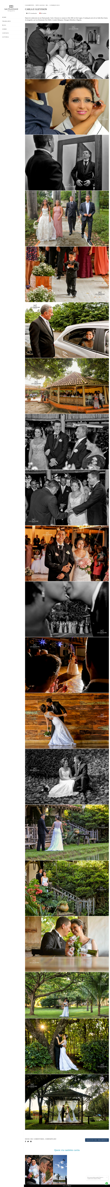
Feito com (67, 1185)
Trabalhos (6, 21)
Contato (5, 33)
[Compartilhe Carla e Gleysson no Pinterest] (31, 1141)
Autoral (5, 37)
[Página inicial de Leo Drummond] (12, 8)
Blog (4, 25)
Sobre (4, 29)
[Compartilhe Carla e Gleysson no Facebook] (25, 1141)
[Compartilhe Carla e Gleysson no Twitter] (28, 1141)
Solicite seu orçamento (97, 1140)
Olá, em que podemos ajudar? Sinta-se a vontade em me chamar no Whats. (95, 1178)
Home (4, 17)
